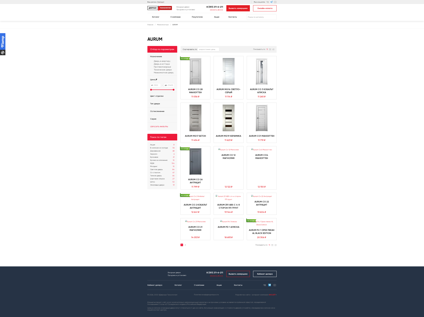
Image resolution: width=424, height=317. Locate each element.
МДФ (162, 163)
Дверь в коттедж (162, 64)
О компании (175, 17)
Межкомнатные (163, 25)
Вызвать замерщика (238, 8)
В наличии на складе (162, 148)
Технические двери (163, 70)
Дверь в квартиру (162, 61)
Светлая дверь (162, 169)
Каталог (155, 17)
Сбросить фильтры (159, 127)
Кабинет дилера (265, 274)
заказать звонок (216, 10)
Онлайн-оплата (264, 8)
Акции (216, 17)
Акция (162, 145)
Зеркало (162, 154)
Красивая (162, 157)
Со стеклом (162, 172)
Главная (150, 25)
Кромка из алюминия (162, 160)
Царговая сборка (162, 179)
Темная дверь (162, 176)
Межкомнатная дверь (164, 72)
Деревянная (162, 151)
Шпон (162, 182)
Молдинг (162, 166)
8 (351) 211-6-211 (214, 7)
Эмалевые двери (162, 185)
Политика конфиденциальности (206, 295)
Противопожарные (162, 67)
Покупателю (197, 17)
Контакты (232, 17)
